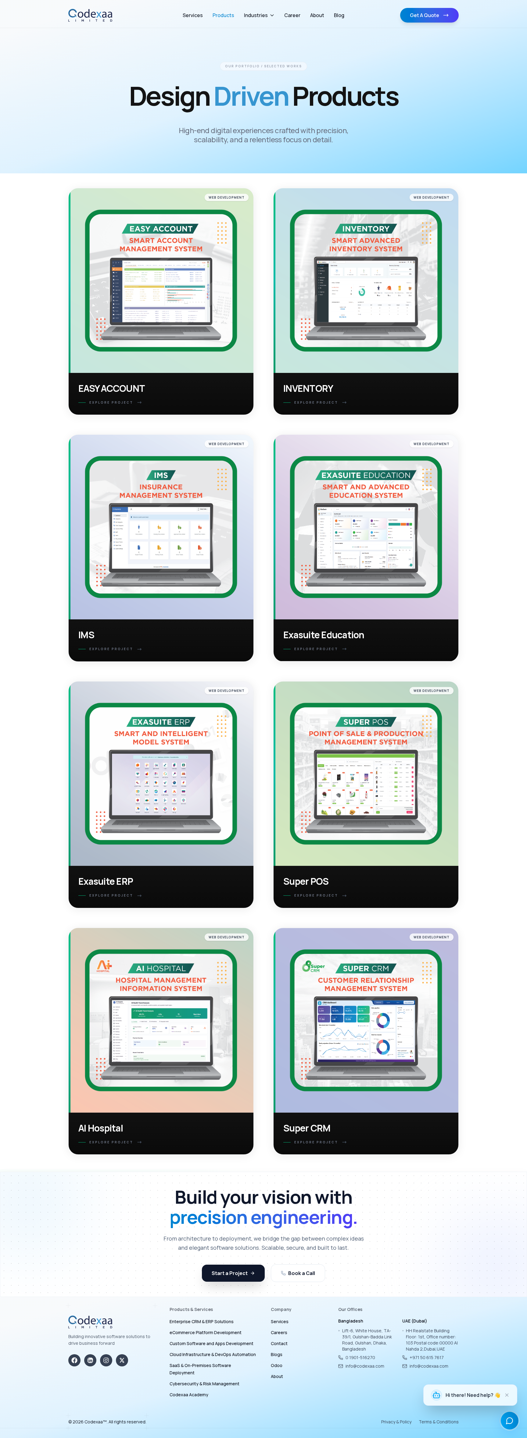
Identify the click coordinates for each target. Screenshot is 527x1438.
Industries (256, 15)
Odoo (276, 1365)
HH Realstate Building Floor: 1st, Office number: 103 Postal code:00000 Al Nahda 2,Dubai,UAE (432, 1340)
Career (292, 15)
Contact (279, 1343)
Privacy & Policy (396, 1422)
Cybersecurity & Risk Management (204, 1384)
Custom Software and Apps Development (211, 1343)
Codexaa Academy (189, 1394)
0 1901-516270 (360, 1357)
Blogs (276, 1354)
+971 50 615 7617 (427, 1357)
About (317, 15)
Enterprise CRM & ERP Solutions (202, 1321)
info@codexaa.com (365, 1366)
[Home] (90, 15)
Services (193, 15)
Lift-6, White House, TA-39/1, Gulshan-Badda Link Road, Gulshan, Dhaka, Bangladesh (367, 1340)
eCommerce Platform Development (206, 1332)
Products (223, 15)
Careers (279, 1332)
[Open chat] (510, 1421)
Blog (339, 15)
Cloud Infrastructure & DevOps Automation (213, 1354)
